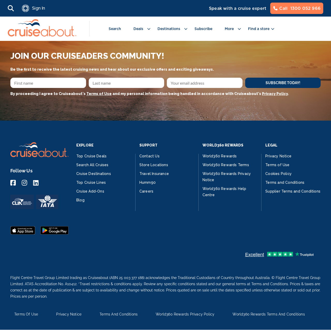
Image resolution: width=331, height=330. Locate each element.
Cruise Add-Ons (90, 191)
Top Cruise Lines (91, 182)
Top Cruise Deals (91, 156)
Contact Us (149, 156)
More (229, 28)
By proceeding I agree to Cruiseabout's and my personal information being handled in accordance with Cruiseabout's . (149, 94)
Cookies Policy (278, 174)
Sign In (38, 8)
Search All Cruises (92, 165)
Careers (146, 191)
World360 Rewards (219, 156)
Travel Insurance (154, 174)
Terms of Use (99, 94)
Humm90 (147, 182)
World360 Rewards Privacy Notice (226, 177)
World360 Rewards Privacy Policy (185, 314)
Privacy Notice (278, 156)
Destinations (168, 28)
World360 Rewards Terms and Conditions (268, 314)
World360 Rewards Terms (225, 165)
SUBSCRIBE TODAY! (283, 83)
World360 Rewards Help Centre (224, 192)
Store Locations (153, 165)
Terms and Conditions (284, 182)
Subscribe (203, 28)
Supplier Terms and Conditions (292, 191)
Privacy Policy (275, 94)
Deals (138, 28)
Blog (80, 200)
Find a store (258, 28)
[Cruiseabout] (42, 35)
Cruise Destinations (93, 174)
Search (115, 28)
